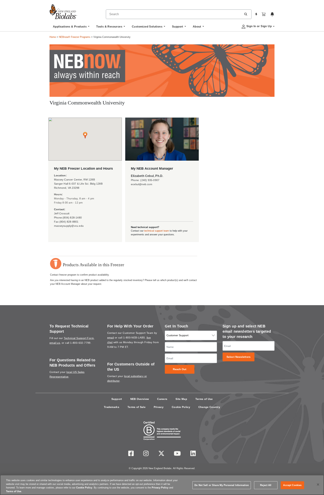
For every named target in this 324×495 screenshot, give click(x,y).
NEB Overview (139, 398)
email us (55, 342)
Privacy (159, 407)
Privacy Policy (160, 487)
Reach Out (180, 369)
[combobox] (174, 14)
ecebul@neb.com (141, 184)
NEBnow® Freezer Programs (74, 37)
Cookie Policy (181, 407)
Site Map (181, 398)
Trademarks (111, 407)
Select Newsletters (238, 357)
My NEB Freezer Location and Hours (83, 168)
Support (116, 398)
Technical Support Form (79, 338)
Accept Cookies (292, 485)
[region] (162, 485)
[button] (245, 14)
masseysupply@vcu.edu (69, 225)
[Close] (318, 484)
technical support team (156, 230)
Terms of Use (204, 398)
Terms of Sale (137, 407)
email (110, 337)
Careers (162, 398)
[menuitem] (71, 27)
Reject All (265, 485)
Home (53, 37)
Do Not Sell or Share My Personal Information (221, 485)
